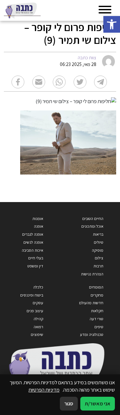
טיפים (98, 327)
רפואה (38, 327)
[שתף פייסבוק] (18, 82)
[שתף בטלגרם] (100, 82)
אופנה (38, 226)
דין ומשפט (35, 266)
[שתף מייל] (38, 82)
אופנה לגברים (32, 234)
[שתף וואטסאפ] (59, 82)
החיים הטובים (92, 218)
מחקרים (97, 295)
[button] (111, 24)
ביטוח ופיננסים (31, 295)
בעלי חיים (35, 258)
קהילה (38, 318)
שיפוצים (37, 334)
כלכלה (38, 287)
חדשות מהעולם (91, 302)
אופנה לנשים (33, 242)
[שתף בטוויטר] (80, 82)
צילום (99, 258)
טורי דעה (96, 318)
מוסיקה (97, 250)
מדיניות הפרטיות (44, 389)
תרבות (98, 266)
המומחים (96, 287)
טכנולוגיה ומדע (91, 334)
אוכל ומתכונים (92, 226)
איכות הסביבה (32, 250)
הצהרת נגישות (92, 274)
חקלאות (97, 310)
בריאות (98, 234)
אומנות (37, 218)
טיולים (98, 242)
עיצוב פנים (35, 310)
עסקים (38, 302)
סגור (68, 403)
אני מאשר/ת (97, 403)
